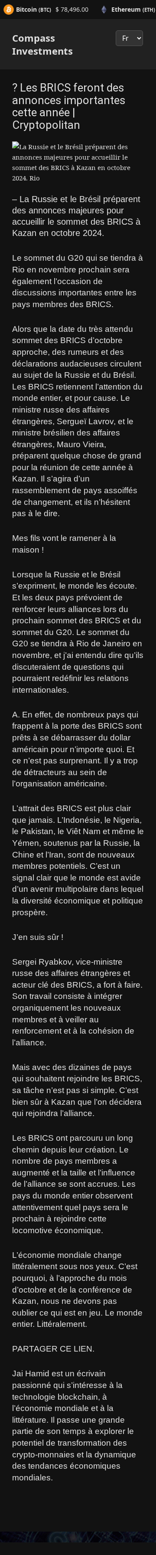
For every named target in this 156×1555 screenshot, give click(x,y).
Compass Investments (42, 44)
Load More (78, 1522)
